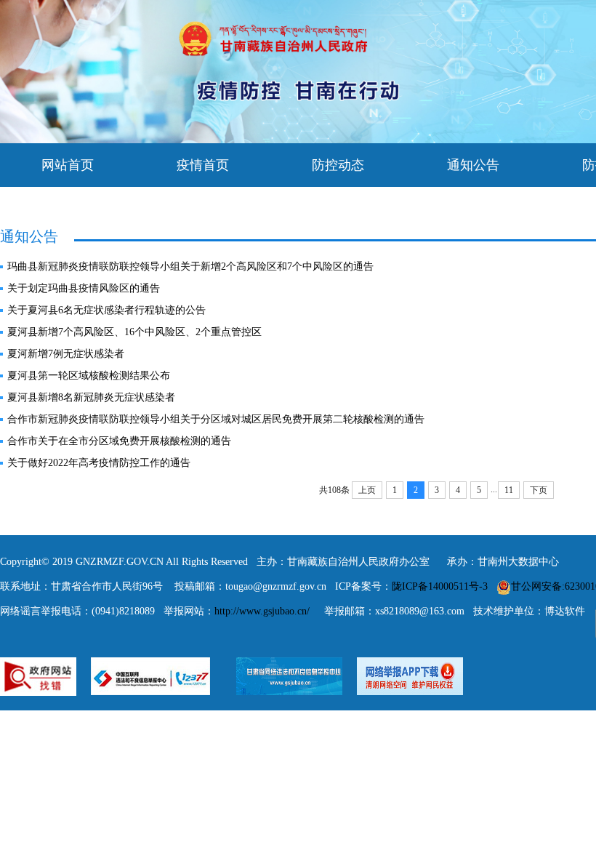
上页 (367, 490)
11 (508, 490)
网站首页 (67, 165)
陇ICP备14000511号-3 (440, 586)
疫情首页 (203, 165)
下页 (538, 490)
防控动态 (338, 165)
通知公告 (473, 165)
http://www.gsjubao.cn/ (262, 611)
